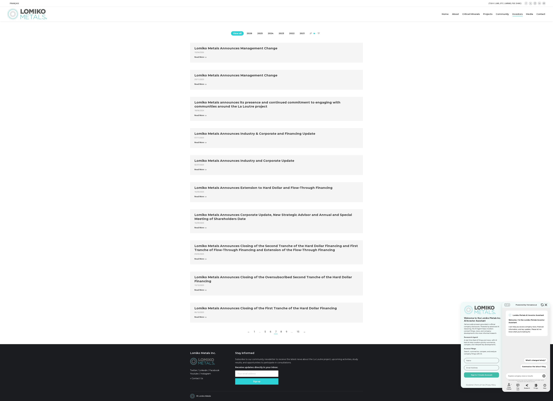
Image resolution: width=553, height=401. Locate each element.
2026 (249, 33)
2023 (281, 33)
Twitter (193, 370)
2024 (270, 33)
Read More (199, 57)
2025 (260, 33)
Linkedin (203, 370)
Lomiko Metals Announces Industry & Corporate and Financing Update (254, 134)
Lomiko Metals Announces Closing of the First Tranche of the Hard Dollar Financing (265, 308)
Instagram (205, 373)
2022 (292, 33)
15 (298, 331)
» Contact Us (196, 378)
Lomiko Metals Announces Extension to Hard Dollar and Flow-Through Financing (263, 188)
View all (237, 33)
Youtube (194, 373)
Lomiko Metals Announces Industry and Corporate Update (244, 161)
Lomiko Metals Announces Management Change (235, 48)
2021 (302, 33)
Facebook (214, 370)
